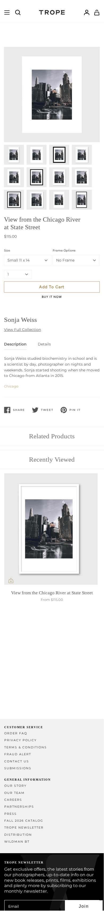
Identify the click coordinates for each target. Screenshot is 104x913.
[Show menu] (7, 12)
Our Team (14, 793)
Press (10, 814)
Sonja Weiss (20, 319)
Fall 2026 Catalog (23, 820)
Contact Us (16, 761)
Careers (13, 800)
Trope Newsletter (24, 827)
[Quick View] (11, 580)
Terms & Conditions (25, 747)
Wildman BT (17, 841)
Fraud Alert (17, 754)
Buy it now (52, 297)
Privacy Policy (20, 740)
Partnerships (19, 806)
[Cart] (97, 12)
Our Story (15, 786)
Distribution (18, 834)
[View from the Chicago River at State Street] (51, 530)
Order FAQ (15, 733)
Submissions (17, 768)
